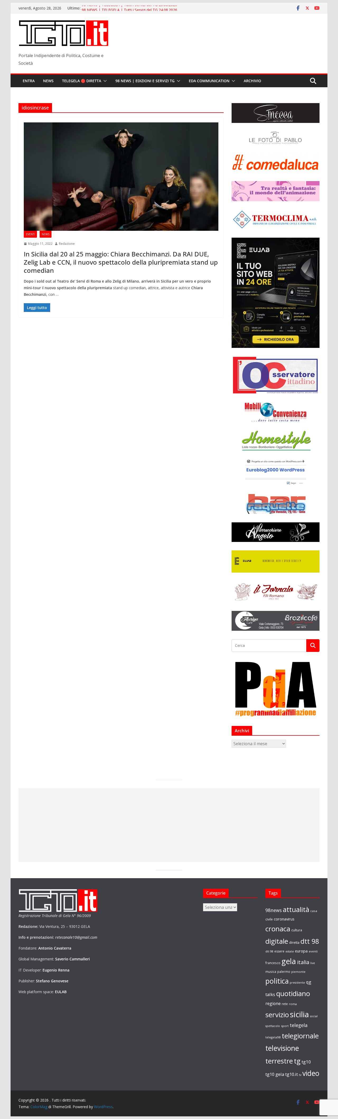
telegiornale (300, 1035)
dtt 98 (310, 941)
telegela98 (273, 1037)
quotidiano (293, 993)
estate (289, 951)
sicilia (299, 1014)
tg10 (306, 1062)
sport (285, 1026)
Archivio (252, 80)
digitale (276, 941)
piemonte (298, 972)
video (310, 1073)
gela (288, 961)
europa (301, 951)
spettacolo (272, 1026)
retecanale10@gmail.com (76, 937)
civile (269, 919)
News (48, 80)
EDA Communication (209, 80)
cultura (296, 930)
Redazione (67, 243)
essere (279, 951)
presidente (297, 982)
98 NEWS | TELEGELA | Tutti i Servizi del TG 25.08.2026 (129, 8)
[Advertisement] (169, 825)
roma (293, 1004)
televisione (282, 1048)
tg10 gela (274, 1074)
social (314, 1016)
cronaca (277, 928)
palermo (283, 971)
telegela (299, 1025)
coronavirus (284, 919)
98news (273, 910)
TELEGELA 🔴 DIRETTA (81, 80)
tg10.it (291, 1074)
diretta (294, 942)
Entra (29, 80)
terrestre (279, 1061)
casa (313, 911)
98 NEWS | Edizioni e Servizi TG (145, 80)
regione (273, 1003)
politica (277, 981)
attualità (296, 909)
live (312, 963)
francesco (272, 963)
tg (297, 1061)
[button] (104, 81)
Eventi (30, 234)
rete (285, 1004)
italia (303, 962)
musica (270, 971)
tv (300, 1075)
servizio (277, 1014)
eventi (313, 951)
